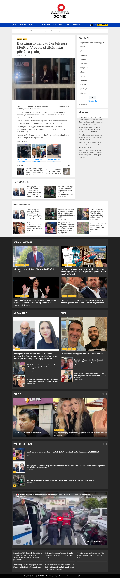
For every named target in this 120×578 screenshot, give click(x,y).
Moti (67, 25)
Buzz (69, 349)
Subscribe (104, 25)
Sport (61, 25)
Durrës (83, 51)
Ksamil (83, 59)
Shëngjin (84, 89)
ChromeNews (83, 576)
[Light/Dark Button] (91, 25)
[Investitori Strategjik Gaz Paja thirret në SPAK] (84, 334)
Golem (83, 85)
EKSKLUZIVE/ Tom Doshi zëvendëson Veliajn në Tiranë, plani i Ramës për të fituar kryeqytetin (82, 301)
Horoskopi (76, 25)
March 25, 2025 (94, 219)
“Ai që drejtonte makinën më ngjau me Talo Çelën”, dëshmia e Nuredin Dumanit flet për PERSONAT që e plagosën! (90, 153)
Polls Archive (83, 105)
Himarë (84, 55)
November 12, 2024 (22, 55)
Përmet (83, 76)
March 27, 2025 (62, 196)
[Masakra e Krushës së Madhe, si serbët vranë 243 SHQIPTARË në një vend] (83, 228)
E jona (14, 25)
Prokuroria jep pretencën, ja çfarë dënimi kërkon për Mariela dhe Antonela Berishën (90, 145)
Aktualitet (22, 25)
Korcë (83, 72)
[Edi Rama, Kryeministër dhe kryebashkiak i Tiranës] (36, 256)
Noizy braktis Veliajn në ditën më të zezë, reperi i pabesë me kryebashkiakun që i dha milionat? (90, 376)
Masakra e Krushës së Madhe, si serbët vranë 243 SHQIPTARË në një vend (98, 227)
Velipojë (84, 80)
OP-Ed (54, 25)
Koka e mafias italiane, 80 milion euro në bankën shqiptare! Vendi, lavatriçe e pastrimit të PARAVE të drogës (35, 302)
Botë (37, 25)
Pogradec (84, 68)
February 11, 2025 (79, 379)
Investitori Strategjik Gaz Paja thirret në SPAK (82, 353)
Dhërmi (84, 64)
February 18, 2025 (79, 366)
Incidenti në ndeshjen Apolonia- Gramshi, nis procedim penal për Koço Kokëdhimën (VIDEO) (65, 191)
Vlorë (83, 47)
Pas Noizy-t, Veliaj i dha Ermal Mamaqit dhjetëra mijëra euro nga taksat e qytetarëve (88, 362)
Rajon (31, 25)
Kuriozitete (46, 25)
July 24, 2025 (30, 456)
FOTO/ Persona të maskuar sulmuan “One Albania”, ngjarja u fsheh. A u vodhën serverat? (91, 137)
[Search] (95, 25)
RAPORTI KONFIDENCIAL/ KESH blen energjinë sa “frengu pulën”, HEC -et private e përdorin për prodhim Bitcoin (83, 271)
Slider (24, 39)
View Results (92, 101)
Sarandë (84, 93)
